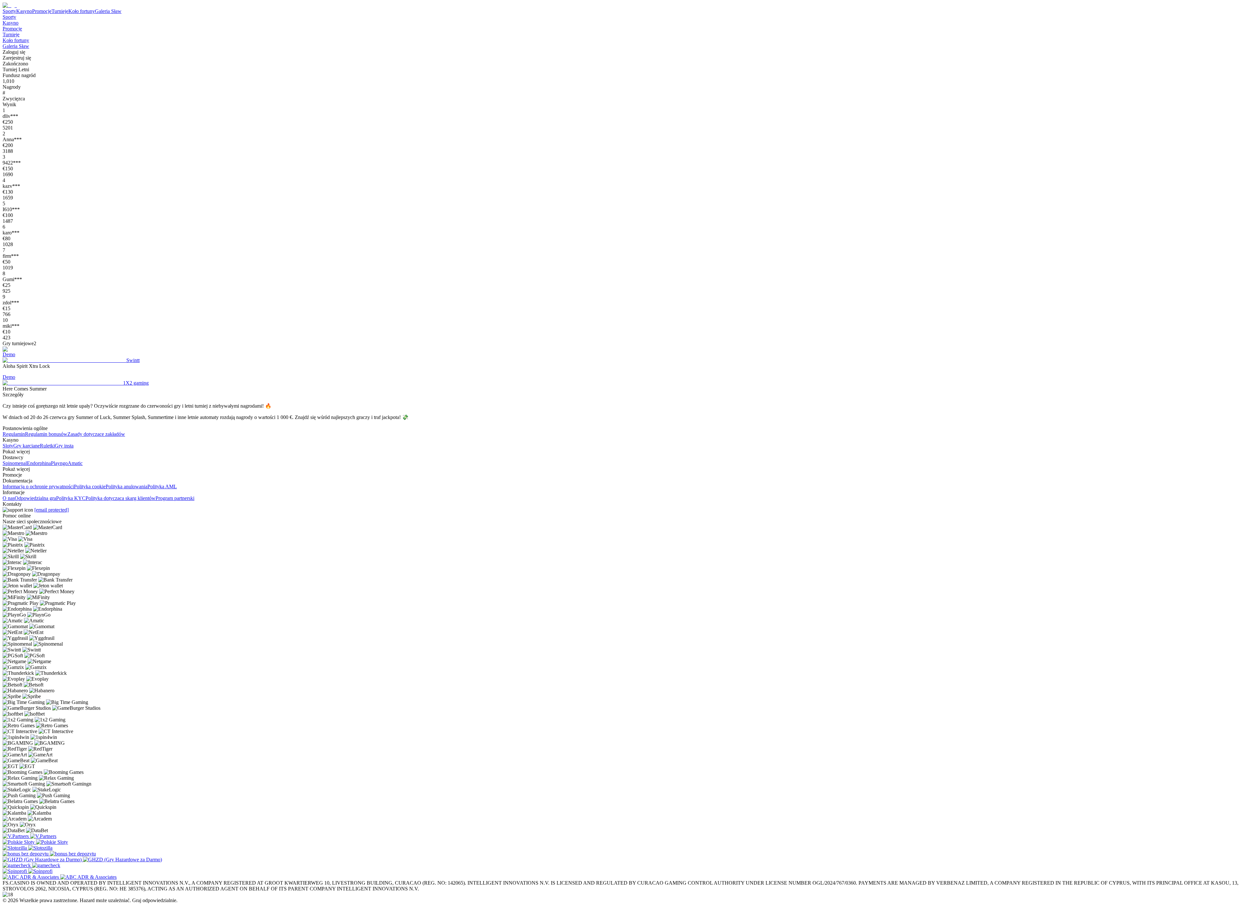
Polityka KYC (71, 498)
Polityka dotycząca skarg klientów (121, 498)
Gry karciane (26, 445)
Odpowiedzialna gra (35, 498)
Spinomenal (15, 463)
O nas (9, 498)
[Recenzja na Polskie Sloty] (19, 842)
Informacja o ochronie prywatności (38, 486)
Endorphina (39, 463)
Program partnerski (175, 498)
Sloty (8, 445)
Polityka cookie (90, 486)
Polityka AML (162, 486)
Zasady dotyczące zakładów (96, 434)
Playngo (59, 463)
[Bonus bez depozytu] (26, 853)
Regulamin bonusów (46, 434)
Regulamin (14, 434)
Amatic (75, 463)
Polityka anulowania (126, 486)
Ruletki (47, 445)
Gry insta (64, 445)
